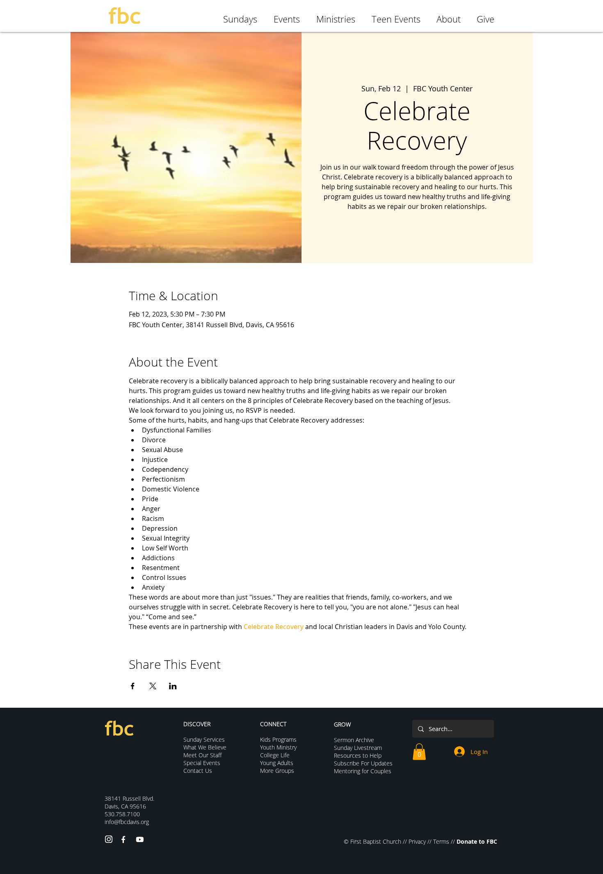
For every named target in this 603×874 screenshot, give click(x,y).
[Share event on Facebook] (133, 686)
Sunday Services (204, 739)
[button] (419, 751)
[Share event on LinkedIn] (173, 686)
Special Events (201, 763)
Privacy (417, 841)
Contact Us (197, 770)
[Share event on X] (153, 686)
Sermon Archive (354, 740)
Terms (441, 841)
